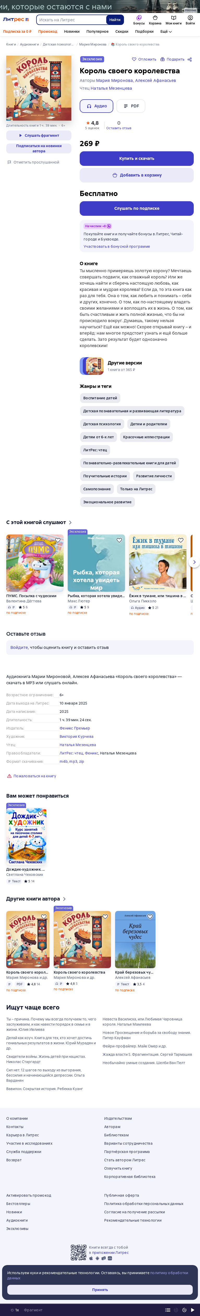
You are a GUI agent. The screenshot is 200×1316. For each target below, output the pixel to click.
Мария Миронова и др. (27, 977)
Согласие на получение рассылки (134, 1212)
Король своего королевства (27, 972)
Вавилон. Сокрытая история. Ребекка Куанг (44, 1088)
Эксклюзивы (17, 1228)
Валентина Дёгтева (23, 601)
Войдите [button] (19, 647)
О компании (17, 1118)
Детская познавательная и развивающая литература (132, 411)
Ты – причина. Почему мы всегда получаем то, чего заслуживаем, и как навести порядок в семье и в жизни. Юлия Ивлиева (51, 1024)
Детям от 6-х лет (98, 437)
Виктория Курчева (76, 736)
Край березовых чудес (135, 972)
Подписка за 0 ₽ (17, 31)
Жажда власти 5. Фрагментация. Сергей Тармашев (147, 1054)
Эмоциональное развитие (107, 502)
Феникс (91, 753)
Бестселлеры (18, 1203)
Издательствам (118, 1118)
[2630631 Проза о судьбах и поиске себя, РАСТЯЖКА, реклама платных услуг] (100, 6)
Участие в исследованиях (29, 1143)
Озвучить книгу (118, 1168)
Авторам (112, 1126)
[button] (92, 125)
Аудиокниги (17, 1220)
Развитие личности (154, 476)
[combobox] (71, 19)
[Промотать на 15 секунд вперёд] (184, 1310)
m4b (64, 761)
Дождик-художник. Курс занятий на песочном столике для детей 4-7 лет (26, 869)
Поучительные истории (105, 476)
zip (81, 761)
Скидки (121, 31)
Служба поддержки (23, 1151)
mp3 (73, 761)
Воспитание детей (100, 398)
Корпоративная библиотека (129, 1176)
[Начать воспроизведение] (193, 1310)
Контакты (14, 1126)
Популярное (97, 31)
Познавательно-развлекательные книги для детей (129, 463)
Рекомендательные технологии (132, 1220)
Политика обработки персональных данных (144, 1203)
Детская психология (102, 424)
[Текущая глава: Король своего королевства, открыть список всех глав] (168, 1310)
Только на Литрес (136, 489)
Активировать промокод (28, 1195)
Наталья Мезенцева (78, 744)
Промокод (47, 31)
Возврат (14, 1160)
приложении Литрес (110, 1252)
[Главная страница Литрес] (16, 20)
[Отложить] (57, 540)
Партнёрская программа (127, 1151)
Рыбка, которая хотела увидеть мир (96, 596)
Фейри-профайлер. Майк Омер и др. (135, 1046)
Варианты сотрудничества (128, 1143)
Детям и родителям (148, 424)
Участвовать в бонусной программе (117, 246)
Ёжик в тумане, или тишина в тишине (157, 596)
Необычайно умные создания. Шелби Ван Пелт (144, 1062)
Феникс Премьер (75, 728)
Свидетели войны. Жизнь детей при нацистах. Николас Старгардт (46, 1059)
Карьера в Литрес (22, 1135)
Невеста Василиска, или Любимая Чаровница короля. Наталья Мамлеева (142, 1022)
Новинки (72, 31)
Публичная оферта (121, 1195)
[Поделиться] (191, 59)
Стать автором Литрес (124, 1160)
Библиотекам (116, 1135)
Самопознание (97, 489)
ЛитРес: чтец (95, 450)
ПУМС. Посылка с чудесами (31, 596)
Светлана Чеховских (24, 874)
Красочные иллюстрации (146, 437)
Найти (115, 19)
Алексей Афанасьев (133, 977)
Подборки (144, 31)
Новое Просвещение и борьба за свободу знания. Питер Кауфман (147, 1035)
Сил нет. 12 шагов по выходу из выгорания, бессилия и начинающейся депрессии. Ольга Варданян (45, 1075)
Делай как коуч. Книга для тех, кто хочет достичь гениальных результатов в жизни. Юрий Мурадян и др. (51, 1043)
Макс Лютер (79, 601)
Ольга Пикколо (143, 601)
